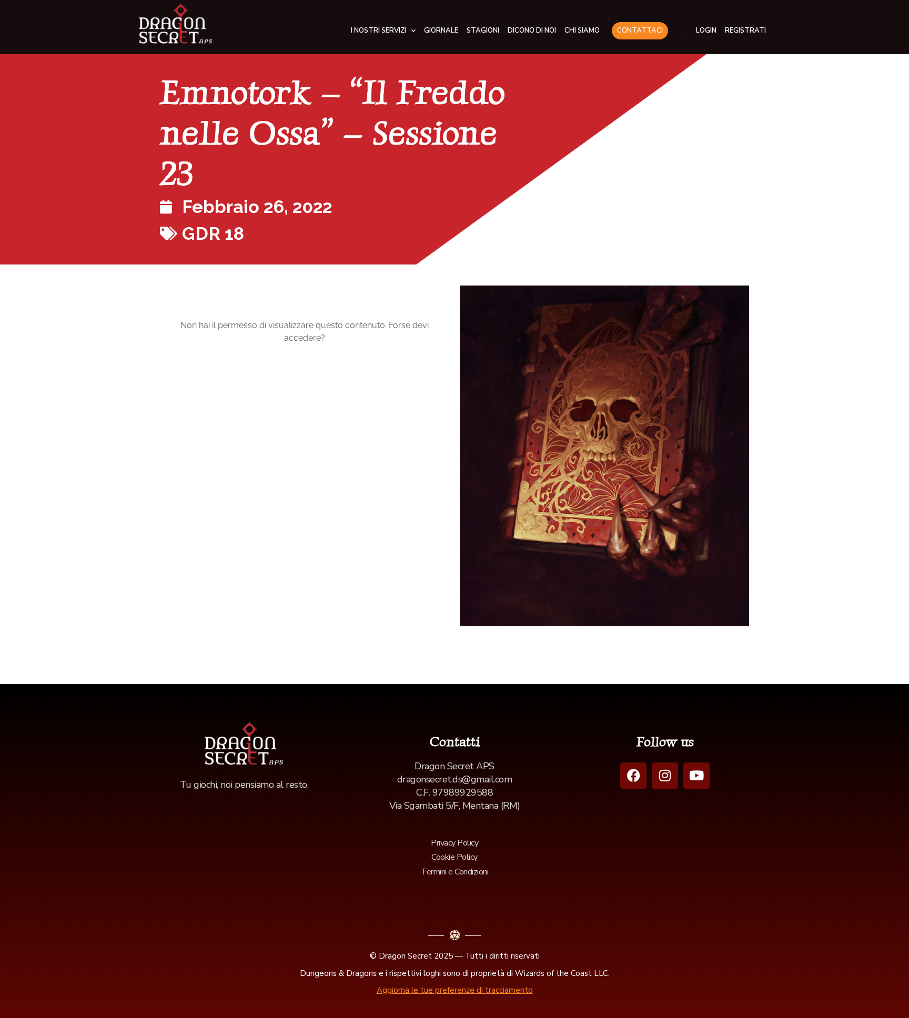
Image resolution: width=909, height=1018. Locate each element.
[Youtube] (696, 775)
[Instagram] (665, 775)
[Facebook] (633, 775)
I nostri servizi (378, 30)
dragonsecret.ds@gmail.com (454, 779)
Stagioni (483, 30)
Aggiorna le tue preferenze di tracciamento (455, 990)
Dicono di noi (532, 30)
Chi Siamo (582, 30)
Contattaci (640, 30)
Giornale (441, 30)
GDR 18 (213, 233)
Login (706, 30)
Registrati (745, 30)
